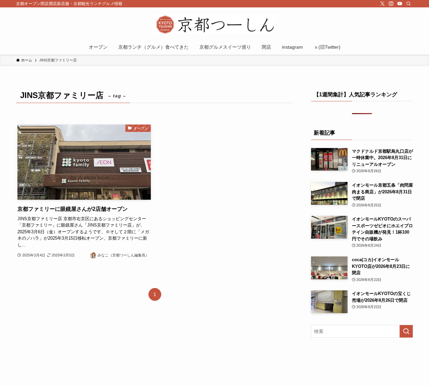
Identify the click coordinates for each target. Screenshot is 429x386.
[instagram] (391, 3)
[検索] (408, 3)
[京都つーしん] (214, 24)
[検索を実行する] (406, 331)
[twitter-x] (382, 3)
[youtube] (399, 3)
